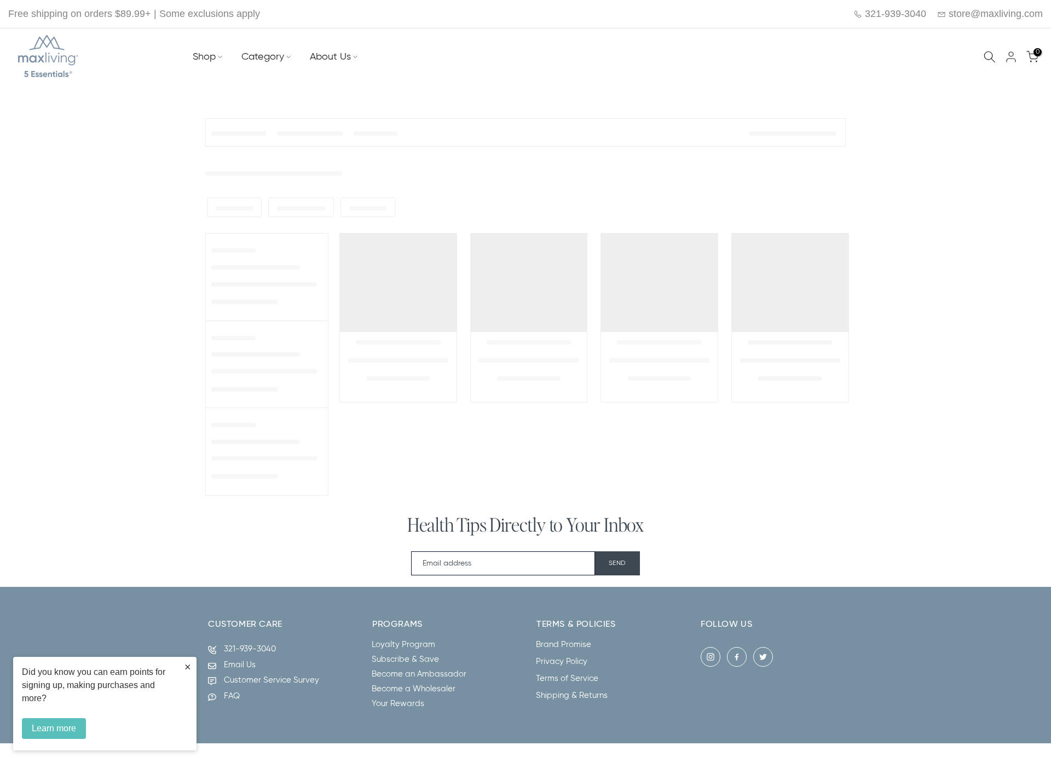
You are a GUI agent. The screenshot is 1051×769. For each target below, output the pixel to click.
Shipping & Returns (572, 695)
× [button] (187, 667)
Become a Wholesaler (413, 689)
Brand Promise (563, 644)
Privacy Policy (561, 661)
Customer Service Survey (271, 680)
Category (262, 57)
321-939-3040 (894, 13)
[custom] (710, 657)
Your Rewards (398, 704)
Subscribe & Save (405, 659)
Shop (204, 57)
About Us (330, 57)
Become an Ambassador (419, 674)
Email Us (240, 665)
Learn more (54, 728)
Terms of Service (567, 678)
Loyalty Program (403, 644)
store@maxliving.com (994, 13)
